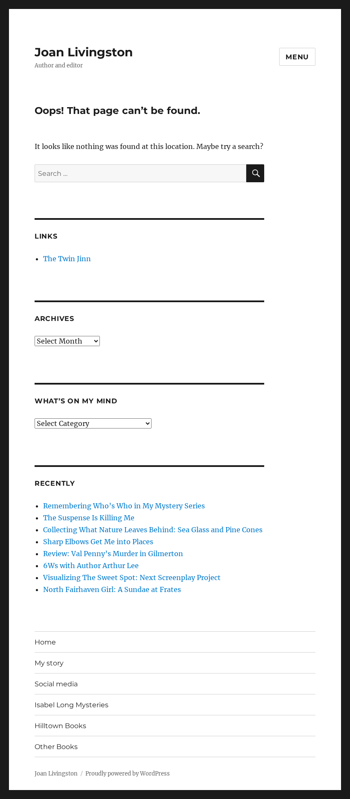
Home (45, 642)
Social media (56, 684)
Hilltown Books (60, 726)
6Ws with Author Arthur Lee (91, 565)
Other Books (56, 747)
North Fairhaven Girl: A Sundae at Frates (112, 589)
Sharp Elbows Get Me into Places (98, 541)
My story (49, 663)
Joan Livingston (84, 52)
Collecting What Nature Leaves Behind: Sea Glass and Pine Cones (152, 529)
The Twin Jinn (67, 258)
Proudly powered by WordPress (127, 773)
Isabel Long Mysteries (71, 705)
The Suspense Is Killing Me (88, 517)
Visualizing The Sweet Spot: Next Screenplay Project (132, 577)
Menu (297, 57)
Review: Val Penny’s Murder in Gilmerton (113, 553)
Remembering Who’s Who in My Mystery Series (124, 506)
